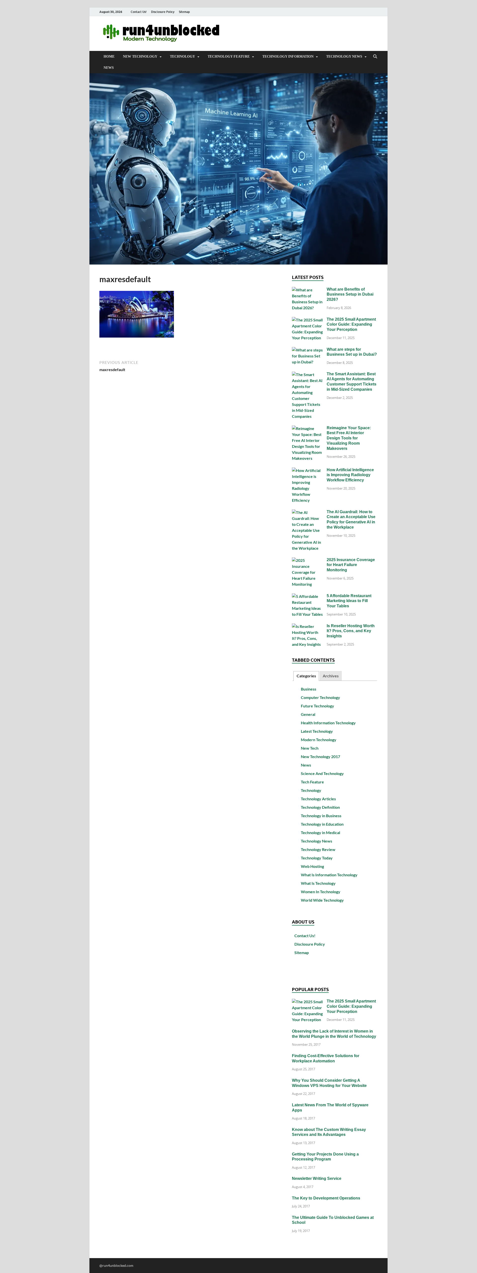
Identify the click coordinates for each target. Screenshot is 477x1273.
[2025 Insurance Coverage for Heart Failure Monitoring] (307, 560)
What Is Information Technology (329, 874)
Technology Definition (320, 807)
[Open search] (375, 56)
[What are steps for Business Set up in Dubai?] (307, 349)
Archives (331, 675)
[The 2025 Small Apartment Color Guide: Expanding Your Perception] (307, 319)
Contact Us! (139, 12)
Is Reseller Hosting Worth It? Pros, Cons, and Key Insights (351, 631)
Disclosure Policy (162, 12)
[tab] (306, 676)
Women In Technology (320, 891)
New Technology (140, 56)
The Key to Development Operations (326, 1198)
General (308, 714)
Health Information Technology (328, 722)
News (109, 68)
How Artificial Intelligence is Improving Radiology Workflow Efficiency (350, 475)
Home (109, 56)
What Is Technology (318, 883)
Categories (306, 675)
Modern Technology (318, 739)
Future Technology (317, 705)
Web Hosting (312, 866)
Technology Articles (318, 798)
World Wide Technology (322, 900)
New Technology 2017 (320, 756)
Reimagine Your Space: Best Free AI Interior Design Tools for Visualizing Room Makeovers (349, 438)
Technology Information (288, 56)
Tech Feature (312, 781)
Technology (182, 56)
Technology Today (317, 857)
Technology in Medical (320, 832)
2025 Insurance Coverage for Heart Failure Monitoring (351, 565)
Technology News (344, 56)
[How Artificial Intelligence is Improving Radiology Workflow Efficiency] (307, 470)
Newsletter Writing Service (316, 1178)
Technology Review (318, 849)
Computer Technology (320, 697)
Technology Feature (229, 56)
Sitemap (184, 12)
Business (308, 689)
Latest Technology (317, 731)
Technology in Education (322, 824)
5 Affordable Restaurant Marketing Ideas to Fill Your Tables (349, 601)
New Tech (309, 748)
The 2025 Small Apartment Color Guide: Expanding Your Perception (351, 324)
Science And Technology (322, 773)
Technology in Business (321, 815)
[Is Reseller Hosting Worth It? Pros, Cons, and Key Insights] (307, 626)
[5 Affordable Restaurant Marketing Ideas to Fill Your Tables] (307, 596)
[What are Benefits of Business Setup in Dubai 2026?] (307, 289)
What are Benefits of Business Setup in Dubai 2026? (350, 294)
